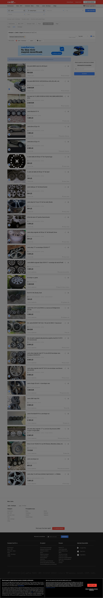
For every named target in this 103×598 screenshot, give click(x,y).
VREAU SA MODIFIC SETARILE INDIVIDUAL (91, 589)
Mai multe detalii (21, 585)
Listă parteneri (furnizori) (50, 587)
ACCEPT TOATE (92, 585)
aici (32, 591)
